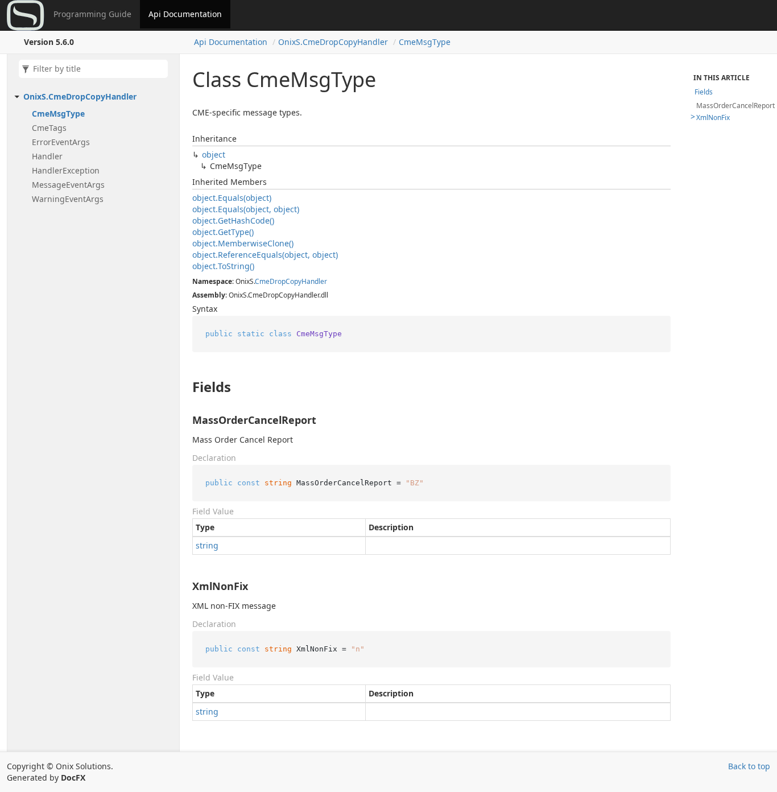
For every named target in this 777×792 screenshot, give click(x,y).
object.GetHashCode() (233, 220)
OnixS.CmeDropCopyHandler (333, 41)
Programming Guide (92, 14)
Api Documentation (185, 14)
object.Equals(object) (231, 197)
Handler (47, 156)
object (213, 154)
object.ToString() (223, 266)
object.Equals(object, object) (245, 209)
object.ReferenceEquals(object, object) (265, 254)
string (207, 545)
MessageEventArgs (68, 184)
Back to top (749, 766)
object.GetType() (223, 231)
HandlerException (66, 170)
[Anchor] (183, 387)
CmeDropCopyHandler (291, 281)
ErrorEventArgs (61, 142)
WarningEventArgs (68, 198)
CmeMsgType (425, 41)
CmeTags (49, 127)
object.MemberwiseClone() (243, 243)
